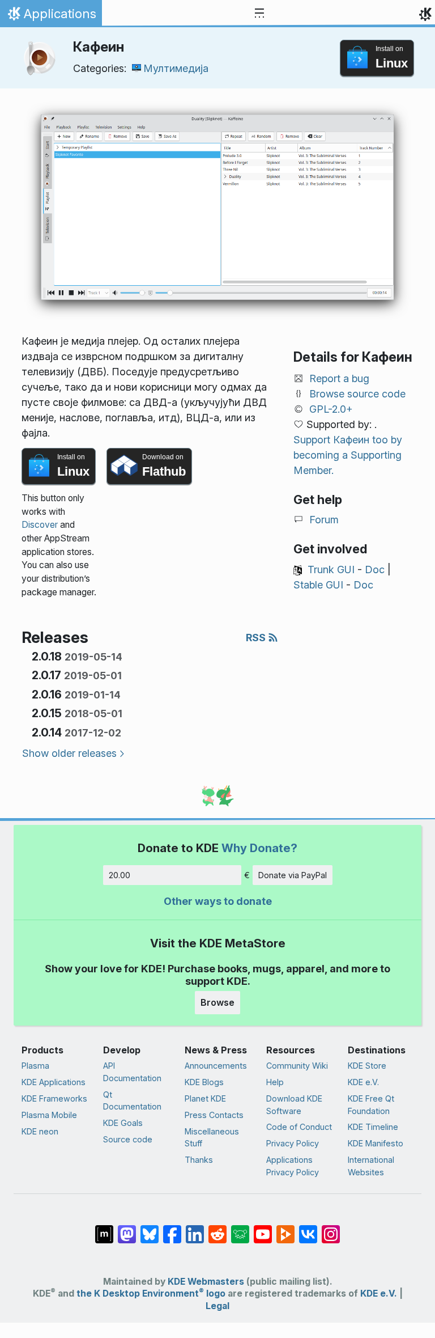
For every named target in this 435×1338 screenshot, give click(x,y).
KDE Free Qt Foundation (371, 1105)
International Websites (371, 1166)
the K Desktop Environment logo (150, 1293)
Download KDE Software (294, 1105)
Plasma (35, 1065)
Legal (217, 1306)
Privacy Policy (292, 1143)
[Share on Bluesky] (149, 1229)
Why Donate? (259, 848)
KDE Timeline (373, 1127)
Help (275, 1082)
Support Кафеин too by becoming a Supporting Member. (347, 455)
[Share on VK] (308, 1229)
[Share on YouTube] (263, 1229)
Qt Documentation (132, 1101)
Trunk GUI (331, 569)
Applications (50, 16)
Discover (40, 524)
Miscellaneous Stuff (212, 1138)
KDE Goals (123, 1123)
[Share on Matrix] (104, 1229)
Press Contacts (214, 1115)
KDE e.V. (363, 1082)
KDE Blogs (204, 1082)
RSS (257, 637)
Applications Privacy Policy (292, 1166)
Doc (375, 569)
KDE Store (367, 1065)
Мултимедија (175, 68)
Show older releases (69, 753)
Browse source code (357, 394)
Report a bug (339, 378)
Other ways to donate (218, 901)
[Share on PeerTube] (285, 1229)
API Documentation (132, 1072)
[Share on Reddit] (217, 1229)
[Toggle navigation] (259, 13)
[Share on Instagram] (331, 1229)
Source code (127, 1139)
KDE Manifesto (375, 1143)
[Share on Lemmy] (240, 1229)
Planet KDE (205, 1098)
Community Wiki (297, 1065)
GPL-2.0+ (331, 409)
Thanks (199, 1160)
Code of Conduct (299, 1127)
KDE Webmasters (206, 1281)
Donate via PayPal (292, 875)
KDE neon (40, 1131)
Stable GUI (318, 585)
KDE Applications (54, 1082)
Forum (324, 520)
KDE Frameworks (54, 1098)
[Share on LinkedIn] (195, 1229)
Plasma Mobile (49, 1115)
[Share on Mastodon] (127, 1229)
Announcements (216, 1065)
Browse (217, 1002)
